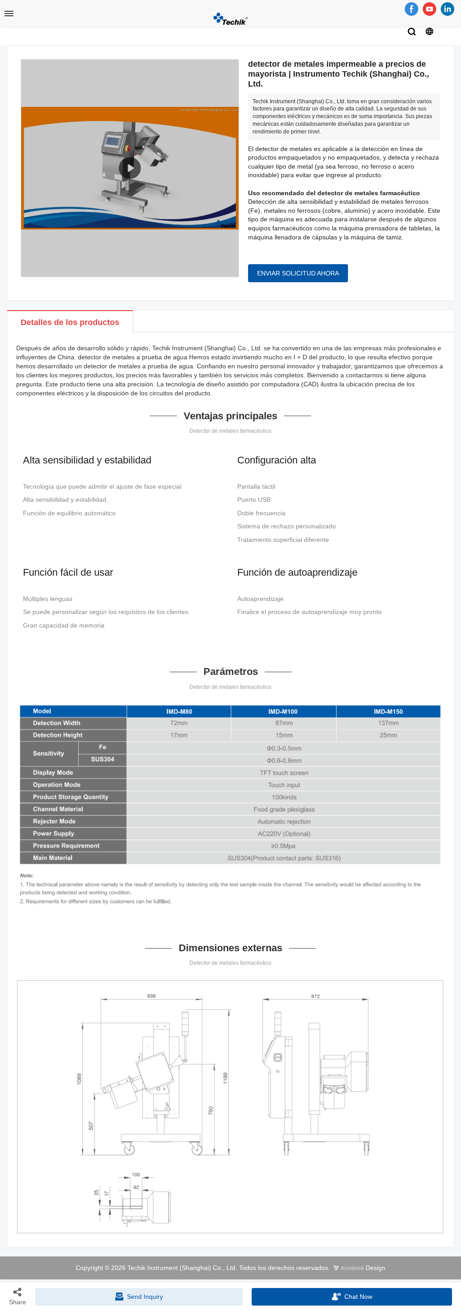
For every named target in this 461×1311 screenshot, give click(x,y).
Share (17, 1302)
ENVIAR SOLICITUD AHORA (298, 273)
